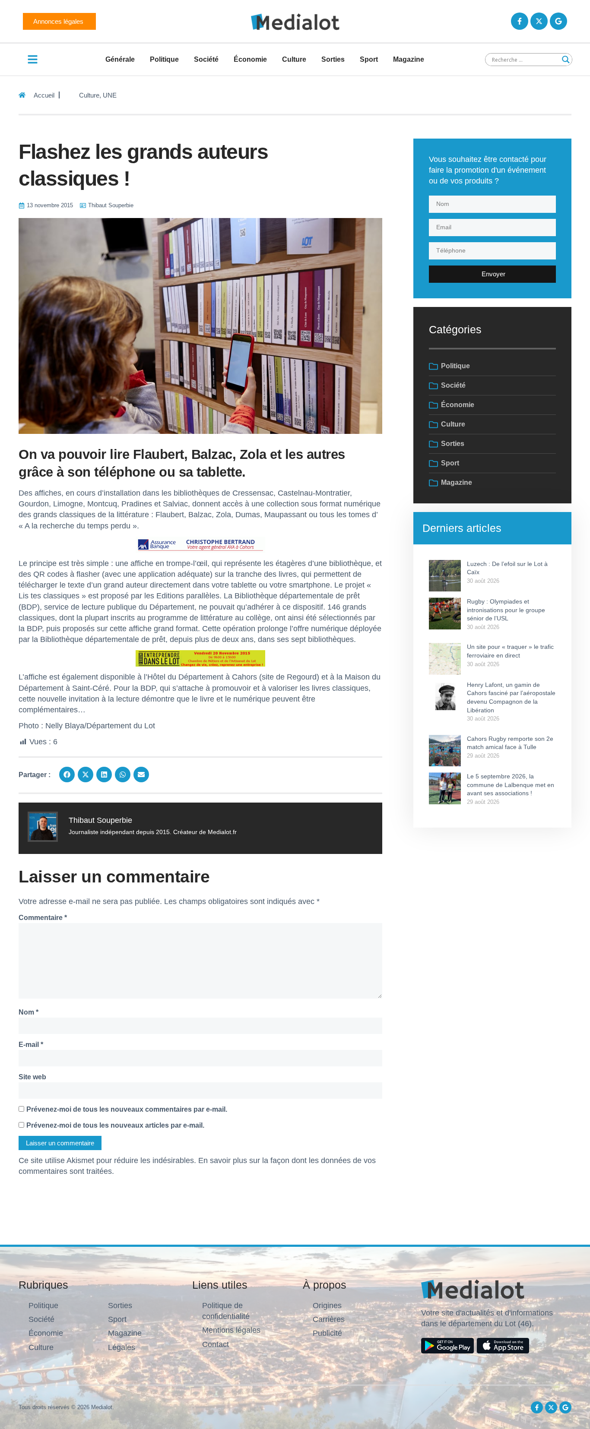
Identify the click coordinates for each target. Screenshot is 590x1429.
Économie (250, 59)
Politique (164, 59)
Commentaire (43, 917)
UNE (110, 95)
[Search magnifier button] (566, 60)
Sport (369, 59)
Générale (120, 59)
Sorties (333, 59)
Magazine (408, 59)
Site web (32, 1077)
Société (206, 59)
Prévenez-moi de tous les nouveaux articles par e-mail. (115, 1125)
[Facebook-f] (519, 21)
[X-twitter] (539, 21)
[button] (67, 774)
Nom (28, 1012)
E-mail (31, 1044)
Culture (294, 59)
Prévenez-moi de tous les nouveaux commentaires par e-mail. (126, 1109)
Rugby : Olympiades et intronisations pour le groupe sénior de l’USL (506, 610)
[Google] (558, 21)
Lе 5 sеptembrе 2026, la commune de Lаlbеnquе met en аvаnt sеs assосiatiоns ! (510, 785)
